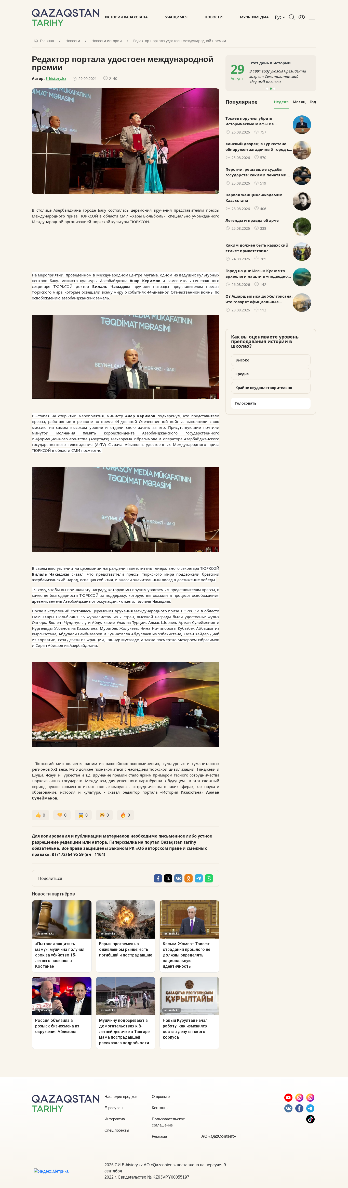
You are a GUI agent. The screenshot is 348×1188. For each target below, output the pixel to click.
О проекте (161, 1096)
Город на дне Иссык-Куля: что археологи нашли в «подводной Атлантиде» (257, 273)
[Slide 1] (267, 89)
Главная (47, 41)
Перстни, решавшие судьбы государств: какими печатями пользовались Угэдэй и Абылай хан (257, 172)
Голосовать (246, 403)
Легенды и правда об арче (252, 220)
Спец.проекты (116, 1130)
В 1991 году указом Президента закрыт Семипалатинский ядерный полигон (277, 76)
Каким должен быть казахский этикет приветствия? (256, 248)
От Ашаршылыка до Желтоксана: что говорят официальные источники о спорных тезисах (258, 299)
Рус (279, 17)
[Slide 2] (271, 89)
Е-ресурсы (113, 1108)
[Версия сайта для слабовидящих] (301, 17)
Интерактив (114, 1119)
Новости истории (106, 41)
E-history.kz (56, 78)
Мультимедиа (254, 17)
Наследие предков (120, 1096)
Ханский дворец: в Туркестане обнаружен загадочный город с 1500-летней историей (257, 146)
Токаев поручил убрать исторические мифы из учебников (249, 121)
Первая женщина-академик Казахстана (253, 197)
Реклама (159, 1136)
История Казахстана (126, 17)
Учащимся (176, 17)
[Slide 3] (274, 89)
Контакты (160, 1108)
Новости (214, 17)
